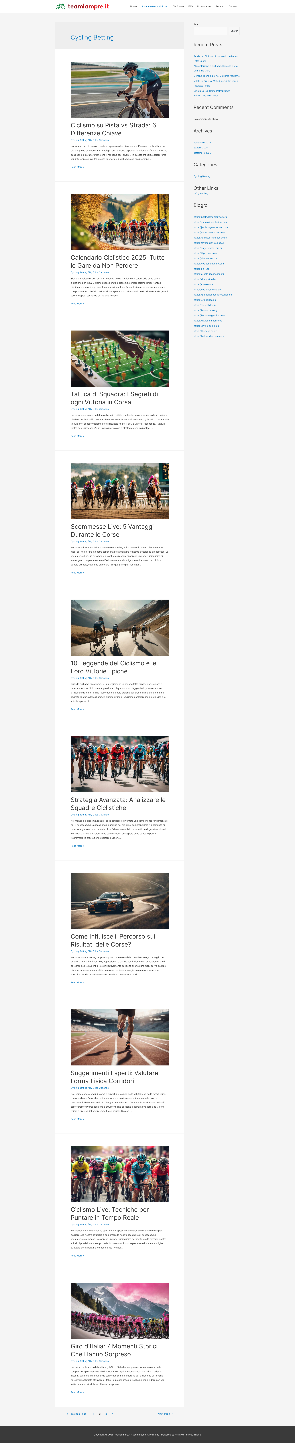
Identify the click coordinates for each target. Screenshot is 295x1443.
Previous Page (76, 1413)
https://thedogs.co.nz (205, 331)
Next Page (165, 1413)
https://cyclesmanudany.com (209, 263)
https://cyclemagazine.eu (207, 289)
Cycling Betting (79, 140)
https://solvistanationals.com (209, 232)
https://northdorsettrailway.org (210, 216)
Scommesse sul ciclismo (154, 6)
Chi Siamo (178, 6)
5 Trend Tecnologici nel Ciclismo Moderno (217, 75)
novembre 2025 (202, 142)
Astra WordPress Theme (188, 1434)
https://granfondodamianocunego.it (213, 294)
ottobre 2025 (201, 147)
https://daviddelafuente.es (208, 320)
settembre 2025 (202, 152)
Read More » (77, 166)
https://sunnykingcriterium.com (211, 222)
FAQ (190, 6)
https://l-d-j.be (201, 268)
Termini (220, 6)
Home (133, 6)
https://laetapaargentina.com (209, 315)
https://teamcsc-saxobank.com (210, 237)
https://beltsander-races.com (209, 336)
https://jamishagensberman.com (211, 227)
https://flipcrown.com (205, 253)
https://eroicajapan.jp (205, 299)
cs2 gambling (201, 193)
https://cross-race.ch (205, 284)
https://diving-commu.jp (207, 325)
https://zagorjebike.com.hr (208, 248)
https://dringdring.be (205, 279)
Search (197, 24)
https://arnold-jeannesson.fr (209, 273)
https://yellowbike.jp (205, 305)
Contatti (233, 6)
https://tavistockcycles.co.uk (209, 242)
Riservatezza (204, 6)
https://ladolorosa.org (205, 310)
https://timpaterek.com (206, 258)
